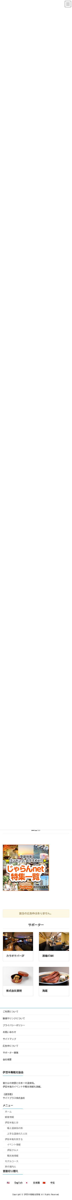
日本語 (36, 1183)
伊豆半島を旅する (14, 1139)
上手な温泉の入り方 (17, 1133)
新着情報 (9, 1117)
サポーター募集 (10, 1052)
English (18, 1183)
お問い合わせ (9, 1032)
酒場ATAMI (48, 956)
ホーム (8, 1111)
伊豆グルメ (12, 1150)
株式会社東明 (14, 990)
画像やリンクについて (14, 1018)
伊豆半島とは (11, 1122)
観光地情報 (12, 1155)
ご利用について (10, 1011)
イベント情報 (13, 1144)
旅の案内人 (10, 1166)
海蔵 (44, 990)
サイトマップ (9, 1039)
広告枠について (10, 1046)
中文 (52, 1183)
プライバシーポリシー (14, 1025)
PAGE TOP (66, 1159)
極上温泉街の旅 (15, 1128)
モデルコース (11, 1161)
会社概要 (7, 1059)
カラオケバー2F (15, 956)
